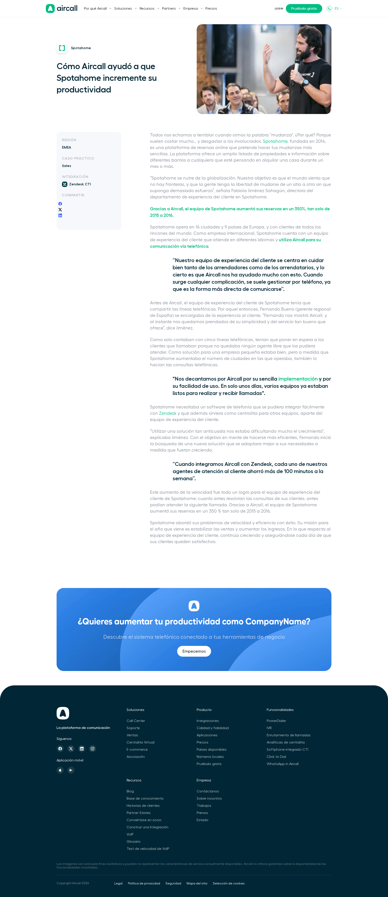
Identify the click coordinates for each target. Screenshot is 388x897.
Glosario (134, 841)
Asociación (136, 757)
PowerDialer (276, 721)
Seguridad (173, 883)
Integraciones (208, 721)
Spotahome (275, 141)
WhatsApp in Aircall (283, 764)
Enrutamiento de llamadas (289, 735)
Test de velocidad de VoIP (148, 849)
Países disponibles (212, 749)
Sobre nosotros (209, 798)
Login (279, 8)
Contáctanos (208, 791)
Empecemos (194, 651)
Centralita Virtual (140, 742)
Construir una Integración (147, 827)
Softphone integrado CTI (287, 749)
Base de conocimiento (145, 798)
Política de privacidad (144, 883)
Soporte (133, 728)
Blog (130, 791)
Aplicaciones (207, 735)
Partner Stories (139, 813)
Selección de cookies (229, 883)
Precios (211, 8)
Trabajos (204, 805)
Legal (118, 883)
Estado (202, 820)
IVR (269, 728)
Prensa (202, 813)
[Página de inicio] (61, 8)
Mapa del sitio (197, 883)
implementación (298, 379)
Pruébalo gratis (304, 8)
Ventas (132, 735)
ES (337, 8)
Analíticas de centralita (286, 742)
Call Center (136, 721)
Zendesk (167, 413)
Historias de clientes (143, 805)
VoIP (130, 834)
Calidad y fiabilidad (213, 728)
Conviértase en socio (144, 820)
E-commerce (137, 749)
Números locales (210, 757)
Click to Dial (276, 757)
